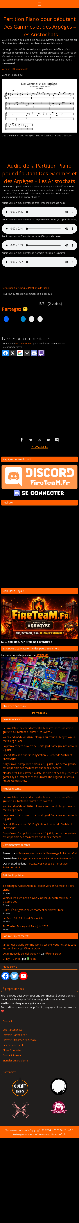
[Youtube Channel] (23, 976)
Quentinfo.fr (58, 1134)
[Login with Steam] (27, 353)
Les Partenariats (12, 1029)
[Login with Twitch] (41, 353)
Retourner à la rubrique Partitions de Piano (25, 288)
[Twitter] (14, 976)
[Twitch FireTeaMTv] (39, 439)
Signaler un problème (15, 1060)
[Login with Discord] (34, 353)
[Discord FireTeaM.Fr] (57, 439)
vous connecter (24, 343)
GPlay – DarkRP (12, 958)
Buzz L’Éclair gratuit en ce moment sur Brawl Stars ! (33, 910)
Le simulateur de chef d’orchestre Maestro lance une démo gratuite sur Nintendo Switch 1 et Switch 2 (38, 730)
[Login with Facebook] (5, 353)
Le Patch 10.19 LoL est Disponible (23, 918)
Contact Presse (12, 1055)
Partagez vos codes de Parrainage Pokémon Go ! (47, 853)
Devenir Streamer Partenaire (20, 1040)
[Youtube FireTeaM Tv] (48, 439)
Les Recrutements (13, 1045)
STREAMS (42, 655)
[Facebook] (5, 976)
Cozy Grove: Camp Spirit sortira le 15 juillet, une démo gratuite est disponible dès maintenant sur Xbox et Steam (40, 766)
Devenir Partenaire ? (15, 1035)
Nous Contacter (12, 1050)
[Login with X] (12, 353)
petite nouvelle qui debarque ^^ (21, 953)
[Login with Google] (20, 353)
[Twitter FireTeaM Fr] (30, 439)
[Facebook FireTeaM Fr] (21, 439)
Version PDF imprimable (15, 69)
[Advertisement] (39, 391)
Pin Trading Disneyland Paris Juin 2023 (25, 926)
